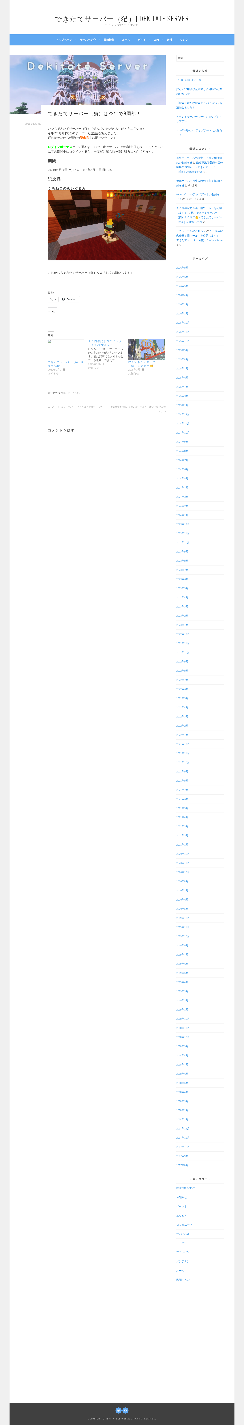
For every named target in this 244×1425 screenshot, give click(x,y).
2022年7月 (182, 680)
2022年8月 (182, 670)
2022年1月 (182, 735)
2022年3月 (182, 716)
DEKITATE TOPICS (185, 1188)
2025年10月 (183, 341)
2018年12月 (183, 1018)
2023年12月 (183, 524)
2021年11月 (183, 753)
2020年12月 (183, 853)
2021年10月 (183, 762)
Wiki (156, 39)
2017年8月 (182, 1165)
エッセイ (181, 1215)
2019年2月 (182, 1000)
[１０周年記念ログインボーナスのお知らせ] (108, 354)
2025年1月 (182, 405)
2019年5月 (182, 973)
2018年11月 (183, 1028)
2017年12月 (183, 1128)
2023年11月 (183, 533)
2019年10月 (183, 936)
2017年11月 (183, 1137)
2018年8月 (182, 1055)
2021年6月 (182, 799)
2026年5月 (182, 286)
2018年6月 (182, 1073)
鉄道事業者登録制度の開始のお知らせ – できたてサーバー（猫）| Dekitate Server (199, 167)
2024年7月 (182, 460)
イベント (76, 393)
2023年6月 (182, 579)
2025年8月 (182, 359)
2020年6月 (182, 899)
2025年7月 (182, 368)
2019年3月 (182, 991)
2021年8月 (182, 780)
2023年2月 (182, 615)
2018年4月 (182, 1092)
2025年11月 (183, 332)
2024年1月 (182, 515)
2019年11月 (183, 927)
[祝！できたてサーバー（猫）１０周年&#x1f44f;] (146, 349)
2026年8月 (182, 267)
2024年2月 (182, 506)
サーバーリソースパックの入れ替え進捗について (76, 407)
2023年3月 (182, 606)
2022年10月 (183, 652)
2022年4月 (182, 707)
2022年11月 (183, 643)
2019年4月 (182, 982)
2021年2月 (182, 835)
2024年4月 (182, 487)
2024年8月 (182, 451)
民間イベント (184, 1279)
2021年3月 (182, 826)
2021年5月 (182, 808)
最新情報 (109, 39)
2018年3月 (182, 1101)
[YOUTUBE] (125, 1410)
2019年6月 (182, 963)
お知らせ (65, 393)
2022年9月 (182, 661)
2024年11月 (183, 423)
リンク (184, 39)
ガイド (142, 39)
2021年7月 (182, 790)
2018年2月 (182, 1110)
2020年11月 (183, 863)
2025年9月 (182, 350)
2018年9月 (182, 1046)
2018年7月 (182, 1064)
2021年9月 (182, 771)
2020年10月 (183, 872)
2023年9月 (182, 551)
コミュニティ (184, 1224)
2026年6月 (182, 277)
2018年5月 (182, 1083)
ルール (126, 39)
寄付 (169, 39)
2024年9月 (182, 441)
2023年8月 (182, 560)
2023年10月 (183, 542)
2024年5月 (182, 478)
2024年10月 (183, 432)
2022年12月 (183, 634)
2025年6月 (182, 377)
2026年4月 (182, 295)
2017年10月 (183, 1147)
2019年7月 (182, 954)
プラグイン (183, 1252)
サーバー (181, 1243)
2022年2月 (182, 725)
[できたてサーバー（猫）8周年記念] (66, 349)
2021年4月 (182, 817)
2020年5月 (182, 908)
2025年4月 (182, 387)
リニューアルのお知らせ (191, 231)
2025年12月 (183, 322)
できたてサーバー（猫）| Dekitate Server (122, 18)
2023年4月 (182, 597)
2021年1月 (182, 844)
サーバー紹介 (88, 39)
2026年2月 (182, 304)
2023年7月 (182, 570)
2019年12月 (183, 918)
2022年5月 (182, 698)
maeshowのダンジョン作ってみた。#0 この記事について (138, 409)
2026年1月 (182, 313)
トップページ (64, 39)
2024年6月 (182, 469)
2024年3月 (182, 496)
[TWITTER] (119, 1410)
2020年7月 (182, 890)
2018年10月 (183, 1037)
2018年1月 (182, 1119)
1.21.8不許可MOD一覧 (189, 80)
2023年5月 (182, 588)
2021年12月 (183, 744)
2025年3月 (182, 396)
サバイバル (183, 1234)
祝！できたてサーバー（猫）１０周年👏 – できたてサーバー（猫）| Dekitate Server (199, 217)
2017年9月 (182, 1156)
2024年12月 (183, 414)
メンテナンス (184, 1261)
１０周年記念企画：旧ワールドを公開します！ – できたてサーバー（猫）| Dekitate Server (199, 235)
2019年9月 (182, 945)
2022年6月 (182, 689)
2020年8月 (182, 881)
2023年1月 (182, 625)
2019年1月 (182, 1009)
